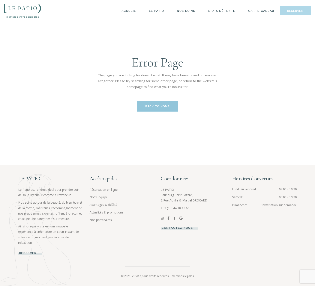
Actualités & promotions (106, 212)
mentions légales (183, 276)
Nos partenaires (101, 220)
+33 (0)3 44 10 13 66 (175, 208)
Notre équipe (99, 197)
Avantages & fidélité (103, 205)
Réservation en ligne (104, 190)
